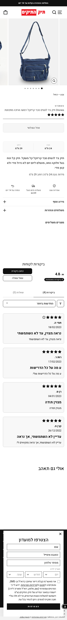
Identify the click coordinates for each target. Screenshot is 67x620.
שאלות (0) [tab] (18, 292)
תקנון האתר (24, 616)
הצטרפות (33, 606)
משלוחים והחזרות (54, 210)
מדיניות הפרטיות (29, 585)
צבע (58, 94)
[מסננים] (60, 303)
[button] (56, 115)
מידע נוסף (58, 202)
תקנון (42, 585)
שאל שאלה (17, 278)
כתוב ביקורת (18, 271)
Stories (59, 106)
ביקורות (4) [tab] (49, 292)
